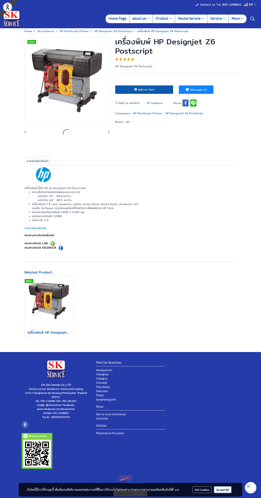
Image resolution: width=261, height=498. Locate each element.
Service (216, 19)
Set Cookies (202, 489)
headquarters (104, 370)
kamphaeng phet (106, 399)
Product (162, 19)
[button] (252, 18)
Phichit (100, 395)
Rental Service (189, 19)
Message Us (198, 90)
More (236, 19)
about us (139, 19)
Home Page (117, 19)
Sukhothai (102, 391)
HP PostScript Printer (148, 113)
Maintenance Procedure (110, 433)
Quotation (102, 418)
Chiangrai (101, 378)
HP (127, 122)
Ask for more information (111, 414)
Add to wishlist (129, 103)
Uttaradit (101, 383)
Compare (156, 103)
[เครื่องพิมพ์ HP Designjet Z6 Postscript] (67, 81)
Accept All (222, 489)
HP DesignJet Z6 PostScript (184, 113)
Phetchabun (103, 387)
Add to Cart (145, 90)
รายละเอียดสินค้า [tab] (38, 161)
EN (251, 4)
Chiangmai (102, 374)
